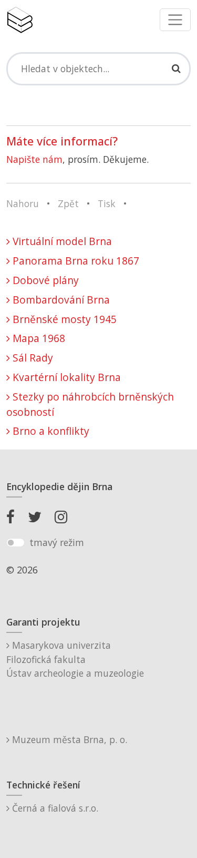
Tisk (107, 203)
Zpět (68, 203)
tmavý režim (56, 542)
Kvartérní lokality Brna (65, 377)
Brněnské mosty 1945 (63, 319)
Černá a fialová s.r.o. (53, 808)
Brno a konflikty (49, 431)
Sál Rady (31, 357)
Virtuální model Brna (61, 241)
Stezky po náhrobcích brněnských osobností (90, 404)
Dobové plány (44, 280)
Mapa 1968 (37, 338)
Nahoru (22, 203)
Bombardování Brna (60, 299)
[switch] (15, 543)
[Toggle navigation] (175, 19)
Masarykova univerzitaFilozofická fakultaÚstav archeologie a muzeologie (75, 659)
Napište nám (34, 159)
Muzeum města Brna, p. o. (68, 739)
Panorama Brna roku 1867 (74, 260)
